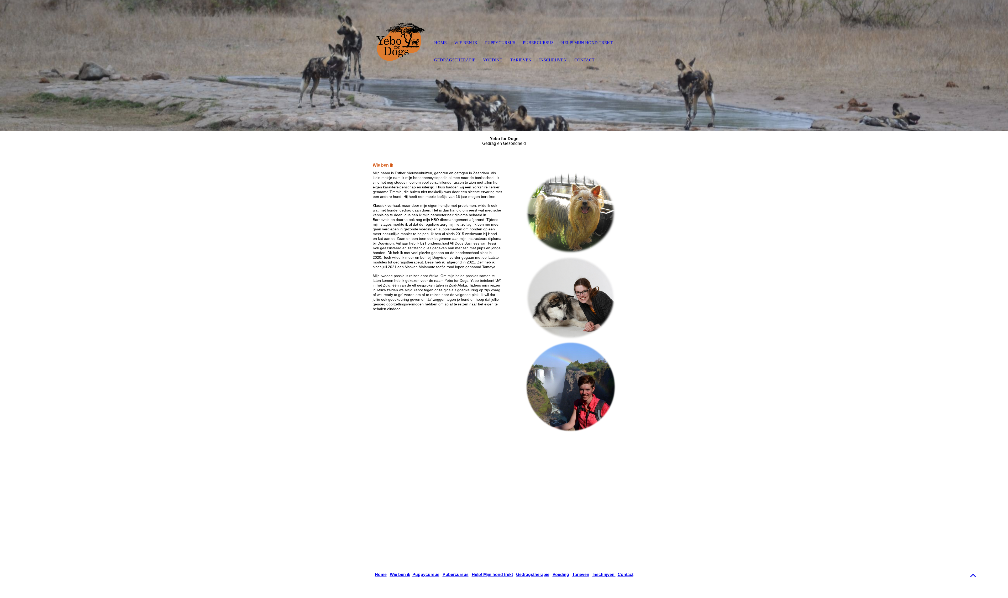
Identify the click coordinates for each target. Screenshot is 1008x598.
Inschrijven (604, 574)
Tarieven (580, 574)
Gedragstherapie (532, 574)
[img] (400, 43)
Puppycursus (425, 574)
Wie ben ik (400, 574)
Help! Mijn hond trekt (492, 574)
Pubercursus (456, 574)
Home (381, 574)
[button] (973, 575)
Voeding (561, 574)
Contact (625, 574)
